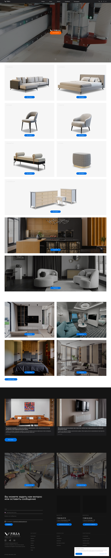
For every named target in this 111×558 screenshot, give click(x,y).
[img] (81, 83)
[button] (105, 1)
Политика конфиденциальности (11, 543)
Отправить (8, 524)
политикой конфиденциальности (20, 521)
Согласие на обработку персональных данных (14, 544)
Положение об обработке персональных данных (15, 546)
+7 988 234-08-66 (87, 518)
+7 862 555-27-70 (61, 518)
